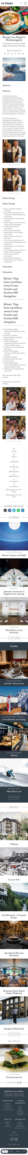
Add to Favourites (15, 50)
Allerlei (14, 755)
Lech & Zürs (9, 552)
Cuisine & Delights (14, 1074)
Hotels (18, 1151)
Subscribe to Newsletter (14, 1095)
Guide (11, 1151)
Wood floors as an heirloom (14, 631)
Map (24, 1151)
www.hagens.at (14, 481)
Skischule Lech (14, 791)
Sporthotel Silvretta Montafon (14, 954)
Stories (5, 1151)
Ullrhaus (14, 844)
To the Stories (14, 638)
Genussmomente (14, 1077)
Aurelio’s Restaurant (14, 683)
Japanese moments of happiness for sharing (14, 592)
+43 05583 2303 (14, 462)
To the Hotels (14, 1034)
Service (18, 788)
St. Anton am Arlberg (10, 716)
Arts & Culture (18, 552)
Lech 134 (14, 451)
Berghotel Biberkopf (14, 1029)
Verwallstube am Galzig (14, 719)
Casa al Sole (14, 880)
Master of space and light (14, 555)
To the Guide (14, 797)
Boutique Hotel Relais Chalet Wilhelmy (14, 992)
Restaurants (18, 680)
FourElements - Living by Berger (14, 916)
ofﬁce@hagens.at (14, 471)
